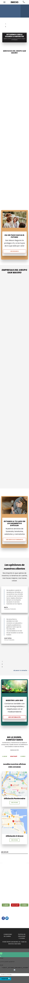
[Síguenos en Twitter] (7, 918)
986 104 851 (6, 884)
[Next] (8, 19)
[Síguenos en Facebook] (3, 918)
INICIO (14, 2)
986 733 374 (7, 895)
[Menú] (4, 2)
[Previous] (4, 19)
